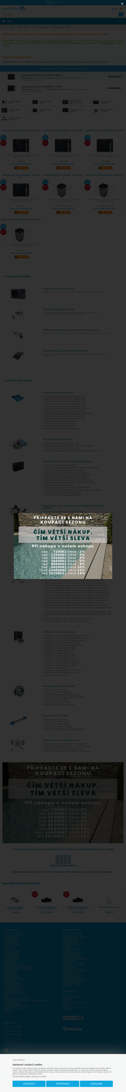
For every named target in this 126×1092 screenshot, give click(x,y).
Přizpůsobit (63, 1084)
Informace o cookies (39, 1076)
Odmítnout (29, 1084)
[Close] (122, 3)
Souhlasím (96, 1084)
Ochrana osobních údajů (21, 1076)
